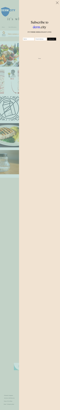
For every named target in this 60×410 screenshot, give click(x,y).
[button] (57, 2)
